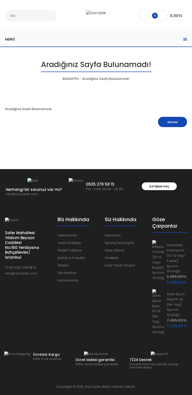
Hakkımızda (67, 235)
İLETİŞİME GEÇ (159, 186)
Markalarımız (68, 280)
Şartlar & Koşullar (71, 257)
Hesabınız (113, 235)
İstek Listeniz (114, 250)
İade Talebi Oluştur (120, 265)
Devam (173, 122)
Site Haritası (67, 272)
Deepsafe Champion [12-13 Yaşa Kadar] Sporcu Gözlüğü (176, 258)
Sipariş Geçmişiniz (119, 242)
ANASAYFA (70, 78)
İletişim (63, 265)
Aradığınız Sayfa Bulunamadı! (106, 78)
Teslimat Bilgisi (69, 242)
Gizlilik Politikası (70, 250)
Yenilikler (112, 257)
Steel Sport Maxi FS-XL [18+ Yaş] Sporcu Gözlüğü (175, 304)
